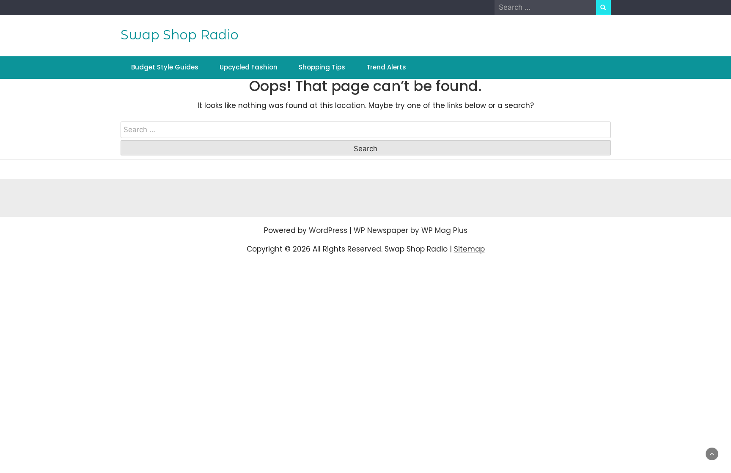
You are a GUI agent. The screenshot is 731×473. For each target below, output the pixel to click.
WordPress (328, 230)
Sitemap (469, 249)
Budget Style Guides (164, 67)
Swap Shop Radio (180, 35)
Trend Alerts (386, 67)
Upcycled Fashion (249, 67)
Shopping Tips (322, 67)
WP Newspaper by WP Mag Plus (410, 230)
